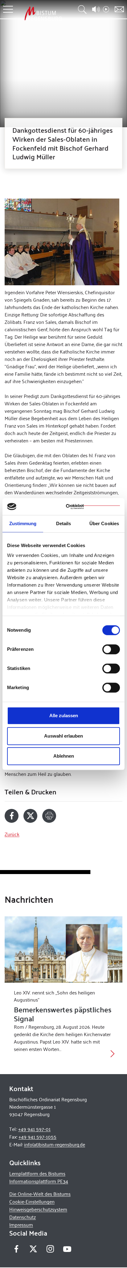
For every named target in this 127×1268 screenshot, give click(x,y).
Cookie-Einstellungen (32, 1201)
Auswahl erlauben (63, 736)
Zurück (12, 834)
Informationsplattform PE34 (38, 1181)
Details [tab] (63, 523)
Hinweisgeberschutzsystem (38, 1209)
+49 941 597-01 (34, 1129)
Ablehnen (63, 756)
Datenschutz (22, 1217)
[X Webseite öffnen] (33, 1249)
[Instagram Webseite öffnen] (50, 1249)
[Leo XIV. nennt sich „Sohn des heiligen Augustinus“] (63, 949)
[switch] (111, 649)
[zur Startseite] (43, 13)
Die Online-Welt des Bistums (40, 1194)
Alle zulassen (63, 715)
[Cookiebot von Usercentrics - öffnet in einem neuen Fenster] (93, 507)
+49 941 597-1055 (37, 1136)
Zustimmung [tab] (23, 523)
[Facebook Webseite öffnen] (16, 1249)
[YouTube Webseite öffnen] (67, 1248)
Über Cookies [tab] (104, 523)
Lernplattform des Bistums (37, 1173)
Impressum (21, 1224)
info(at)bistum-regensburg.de (54, 1144)
